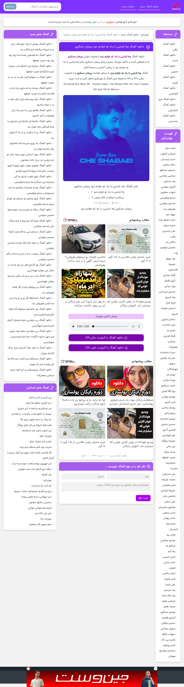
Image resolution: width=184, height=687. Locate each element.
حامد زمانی (169, 562)
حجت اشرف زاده (166, 220)
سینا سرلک (169, 452)
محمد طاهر (169, 606)
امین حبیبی (169, 557)
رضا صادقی (169, 181)
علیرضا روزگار (168, 441)
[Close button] (155, 668)
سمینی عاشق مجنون (40, 502)
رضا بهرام (170, 258)
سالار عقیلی (169, 164)
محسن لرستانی (167, 292)
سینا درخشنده (167, 352)
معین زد (171, 330)
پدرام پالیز (170, 413)
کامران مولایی (168, 187)
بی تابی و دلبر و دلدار (40, 397)
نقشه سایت (127, 6)
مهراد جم (170, 214)
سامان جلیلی (168, 319)
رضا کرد (171, 551)
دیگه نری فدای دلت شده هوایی (35, 469)
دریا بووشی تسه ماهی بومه (37, 497)
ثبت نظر (143, 498)
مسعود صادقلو (167, 170)
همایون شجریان (166, 507)
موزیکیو (145, 34)
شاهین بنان (169, 496)
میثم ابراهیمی (167, 198)
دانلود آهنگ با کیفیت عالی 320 (104, 338)
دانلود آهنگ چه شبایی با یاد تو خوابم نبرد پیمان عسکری (109, 47)
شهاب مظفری (168, 192)
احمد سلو (170, 148)
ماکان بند (170, 242)
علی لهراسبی (168, 435)
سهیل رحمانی (168, 628)
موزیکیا (47, 480)
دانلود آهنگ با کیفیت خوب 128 (104, 348)
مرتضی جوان (168, 601)
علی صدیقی (168, 474)
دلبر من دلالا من (43, 513)
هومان (172, 656)
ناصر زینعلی (169, 512)
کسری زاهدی (168, 617)
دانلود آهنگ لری (166, 99)
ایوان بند (170, 374)
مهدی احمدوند (167, 419)
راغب (172, 236)
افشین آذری (169, 430)
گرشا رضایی (169, 275)
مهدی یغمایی (167, 540)
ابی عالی (170, 446)
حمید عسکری (168, 385)
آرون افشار (169, 280)
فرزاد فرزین (169, 336)
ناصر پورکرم (169, 645)
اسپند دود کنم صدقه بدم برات (35, 447)
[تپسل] (28, 668)
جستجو (10, 6)
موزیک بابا (46, 519)
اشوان (172, 568)
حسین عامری (168, 424)
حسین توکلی (168, 623)
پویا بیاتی (170, 286)
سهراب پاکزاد (168, 634)
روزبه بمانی (169, 380)
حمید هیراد (169, 225)
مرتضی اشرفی (168, 153)
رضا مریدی (169, 590)
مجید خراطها (168, 457)
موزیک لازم (46, 436)
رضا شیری (170, 297)
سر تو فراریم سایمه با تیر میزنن (35, 408)
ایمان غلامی (168, 573)
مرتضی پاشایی (167, 176)
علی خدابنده (168, 325)
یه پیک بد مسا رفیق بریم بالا (36, 419)
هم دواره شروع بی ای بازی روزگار (34, 425)
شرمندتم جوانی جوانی (40, 508)
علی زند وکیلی (167, 358)
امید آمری (170, 402)
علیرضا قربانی (168, 490)
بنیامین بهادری (167, 650)
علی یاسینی (168, 231)
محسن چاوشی (167, 203)
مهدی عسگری (167, 612)
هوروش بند (169, 209)
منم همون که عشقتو (40, 524)
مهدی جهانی (168, 396)
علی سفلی (169, 501)
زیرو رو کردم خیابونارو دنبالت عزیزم (33, 491)
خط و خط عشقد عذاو (41, 441)
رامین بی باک (168, 639)
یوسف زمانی (168, 407)
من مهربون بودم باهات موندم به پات (32, 463)
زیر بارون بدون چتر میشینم (37, 430)
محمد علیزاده (168, 479)
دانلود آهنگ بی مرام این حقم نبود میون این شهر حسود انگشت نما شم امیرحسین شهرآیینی (31, 336)
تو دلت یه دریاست (41, 485)
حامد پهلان (169, 518)
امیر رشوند (169, 579)
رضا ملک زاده (168, 595)
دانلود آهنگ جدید (149, 6)
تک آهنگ (46, 474)
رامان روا (171, 535)
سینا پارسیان (168, 159)
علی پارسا (170, 584)
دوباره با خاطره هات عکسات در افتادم (32, 414)
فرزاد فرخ (170, 302)
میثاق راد (170, 545)
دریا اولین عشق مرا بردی (39, 403)
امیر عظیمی (168, 485)
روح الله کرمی (168, 391)
